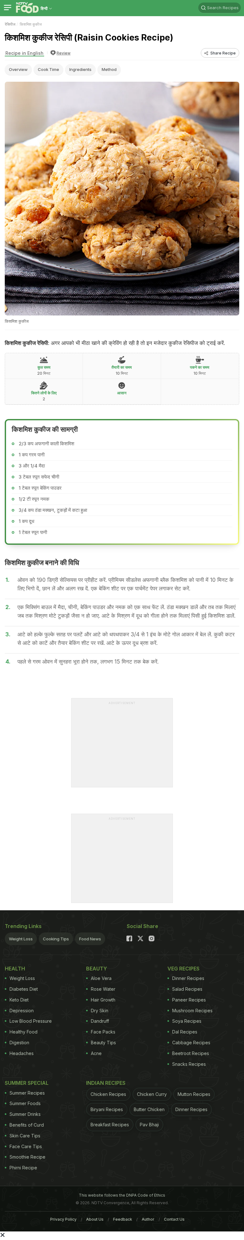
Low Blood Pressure (31, 1021)
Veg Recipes (183, 968)
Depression (22, 1010)
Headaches (22, 1053)
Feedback (122, 1219)
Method (109, 69)
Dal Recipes (184, 1031)
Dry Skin (99, 1010)
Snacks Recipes (189, 1064)
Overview (18, 69)
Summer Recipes (27, 1093)
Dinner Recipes (188, 978)
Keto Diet (19, 999)
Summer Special (27, 1083)
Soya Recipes (186, 1021)
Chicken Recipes (108, 1094)
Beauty (96, 968)
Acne (96, 1053)
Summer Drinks (25, 1114)
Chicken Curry (152, 1094)
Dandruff (100, 1021)
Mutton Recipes (194, 1094)
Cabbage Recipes (191, 1042)
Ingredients (80, 69)
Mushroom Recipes (192, 1010)
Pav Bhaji (149, 1124)
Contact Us (174, 1219)
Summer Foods (25, 1103)
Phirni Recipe (23, 1167)
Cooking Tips (56, 938)
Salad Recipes (187, 989)
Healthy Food (23, 1031)
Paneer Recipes (189, 999)
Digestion (19, 1042)
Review (64, 53)
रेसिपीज (10, 24)
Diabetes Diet (24, 989)
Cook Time (48, 69)
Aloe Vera (101, 978)
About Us (95, 1219)
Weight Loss (21, 938)
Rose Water (103, 989)
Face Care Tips (26, 1146)
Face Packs (103, 1031)
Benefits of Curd (27, 1125)
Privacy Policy (63, 1219)
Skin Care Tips (25, 1135)
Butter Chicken (149, 1109)
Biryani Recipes (107, 1109)
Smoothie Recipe (27, 1157)
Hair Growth (103, 999)
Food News (90, 938)
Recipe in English (24, 53)
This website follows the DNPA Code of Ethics (122, 1195)
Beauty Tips (103, 1042)
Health (15, 968)
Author (148, 1219)
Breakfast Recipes (110, 1124)
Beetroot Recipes (190, 1053)
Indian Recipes (105, 1083)
